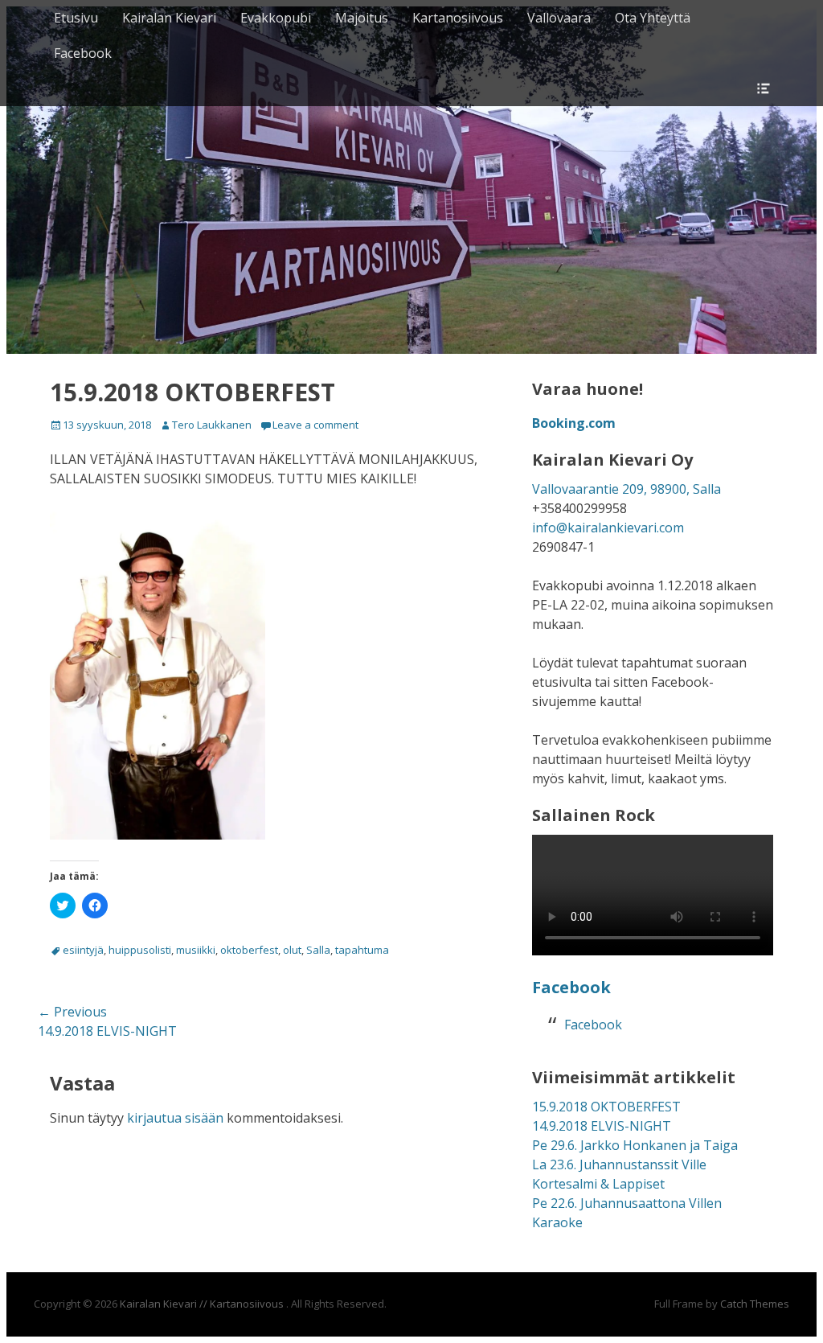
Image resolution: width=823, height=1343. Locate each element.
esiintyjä (83, 950)
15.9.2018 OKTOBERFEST (606, 1106)
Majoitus (361, 18)
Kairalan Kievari (169, 18)
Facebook (83, 53)
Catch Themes (754, 1303)
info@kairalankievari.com (608, 527)
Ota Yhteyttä (652, 18)
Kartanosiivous (457, 18)
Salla (318, 950)
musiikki (195, 950)
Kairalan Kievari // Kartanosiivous (203, 1303)
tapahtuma (362, 950)
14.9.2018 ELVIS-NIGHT (601, 1126)
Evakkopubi (275, 18)
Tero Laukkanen (212, 424)
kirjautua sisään (175, 1118)
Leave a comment (315, 424)
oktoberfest (249, 950)
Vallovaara (559, 18)
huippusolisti (140, 950)
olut (292, 950)
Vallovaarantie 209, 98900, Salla (626, 489)
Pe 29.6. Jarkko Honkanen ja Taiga (635, 1145)
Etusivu (76, 18)
